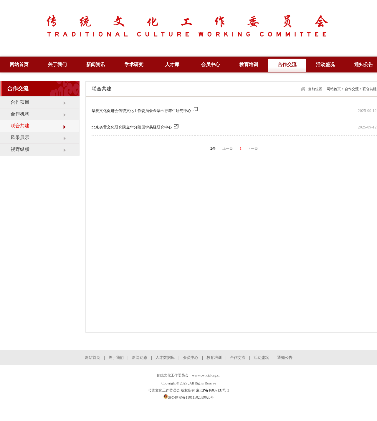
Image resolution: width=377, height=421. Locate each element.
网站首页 (19, 64)
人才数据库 (165, 357)
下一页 (252, 148)
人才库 (172, 64)
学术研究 (134, 64)
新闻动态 (139, 357)
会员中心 (210, 64)
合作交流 (287, 64)
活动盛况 (325, 64)
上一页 (227, 148)
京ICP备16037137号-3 (212, 390)
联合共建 (370, 89)
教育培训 (248, 64)
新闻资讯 (95, 64)
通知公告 (284, 357)
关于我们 (57, 64)
